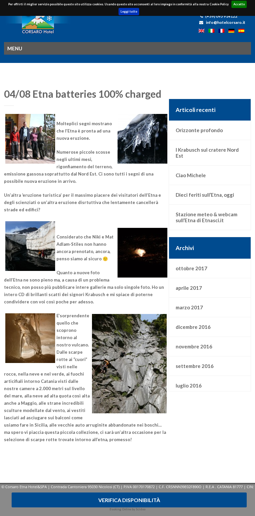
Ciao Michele (191, 175)
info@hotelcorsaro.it (225, 22)
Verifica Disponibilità (129, 500)
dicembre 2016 (193, 327)
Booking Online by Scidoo (127, 509)
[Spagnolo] (243, 31)
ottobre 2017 (191, 268)
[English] (204, 31)
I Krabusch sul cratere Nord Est (207, 153)
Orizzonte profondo (199, 130)
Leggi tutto (129, 11)
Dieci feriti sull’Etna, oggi (205, 195)
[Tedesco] (233, 31)
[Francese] (223, 31)
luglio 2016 (189, 385)
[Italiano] (213, 31)
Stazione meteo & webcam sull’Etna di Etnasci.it (206, 217)
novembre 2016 (194, 346)
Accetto (239, 4)
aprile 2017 (189, 288)
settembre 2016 (194, 366)
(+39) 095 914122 (221, 16)
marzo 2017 (189, 307)
